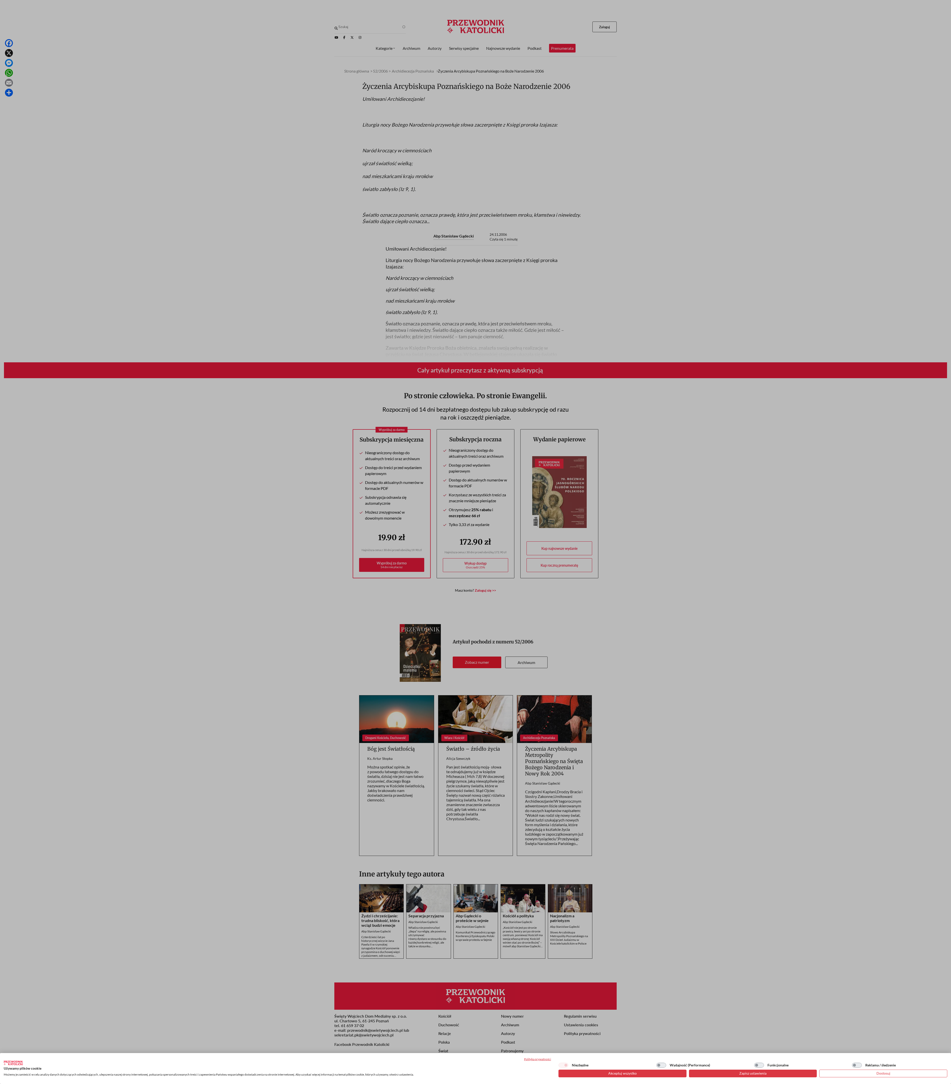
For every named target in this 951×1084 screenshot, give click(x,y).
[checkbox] (563, 1065)
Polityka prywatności (537, 1059)
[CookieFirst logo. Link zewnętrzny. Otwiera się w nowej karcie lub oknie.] (13, 1063)
